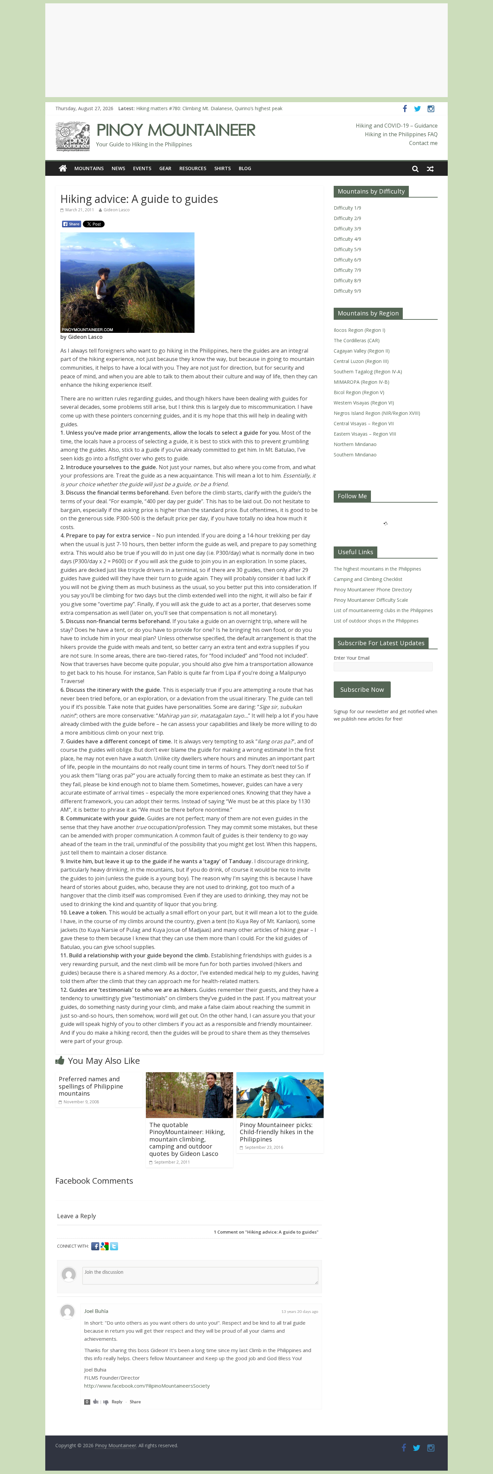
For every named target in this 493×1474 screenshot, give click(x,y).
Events (142, 168)
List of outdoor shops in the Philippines (376, 620)
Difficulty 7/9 (347, 270)
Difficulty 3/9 (347, 228)
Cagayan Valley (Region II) (362, 351)
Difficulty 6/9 (347, 259)
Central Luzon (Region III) (361, 361)
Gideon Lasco (117, 210)
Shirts (222, 168)
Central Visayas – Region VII (364, 423)
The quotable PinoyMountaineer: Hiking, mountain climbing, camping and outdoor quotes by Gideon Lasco (187, 1139)
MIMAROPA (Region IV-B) (361, 382)
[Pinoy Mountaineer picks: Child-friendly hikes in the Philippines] (280, 1076)
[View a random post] (430, 168)
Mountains (89, 168)
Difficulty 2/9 (347, 218)
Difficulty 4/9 (347, 239)
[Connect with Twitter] (114, 1246)
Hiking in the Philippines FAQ (401, 134)
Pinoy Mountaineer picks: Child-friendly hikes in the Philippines (277, 1132)
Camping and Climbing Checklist (368, 579)
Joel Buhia (96, 1311)
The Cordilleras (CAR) (357, 340)
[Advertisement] (246, 50)
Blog (245, 168)
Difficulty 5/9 (347, 249)
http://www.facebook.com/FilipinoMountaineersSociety (147, 1385)
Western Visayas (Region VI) (364, 402)
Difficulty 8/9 (347, 280)
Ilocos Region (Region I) (359, 330)
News (118, 168)
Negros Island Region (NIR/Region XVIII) (377, 413)
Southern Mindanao (355, 454)
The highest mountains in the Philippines (377, 569)
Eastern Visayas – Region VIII (365, 434)
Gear (165, 168)
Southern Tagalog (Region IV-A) (368, 371)
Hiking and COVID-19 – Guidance (397, 125)
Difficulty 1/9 (347, 208)
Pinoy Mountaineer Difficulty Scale (371, 600)
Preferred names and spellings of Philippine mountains (91, 1086)
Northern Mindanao (355, 444)
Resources (192, 168)
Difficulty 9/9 (347, 291)
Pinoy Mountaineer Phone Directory (373, 589)
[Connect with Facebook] (96, 1246)
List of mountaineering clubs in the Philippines (383, 610)
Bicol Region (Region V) (359, 392)
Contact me (423, 143)
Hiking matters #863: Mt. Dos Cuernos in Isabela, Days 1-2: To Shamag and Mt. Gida (228, 107)
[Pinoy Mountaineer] (155, 125)
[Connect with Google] (105, 1246)
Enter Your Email (352, 658)
